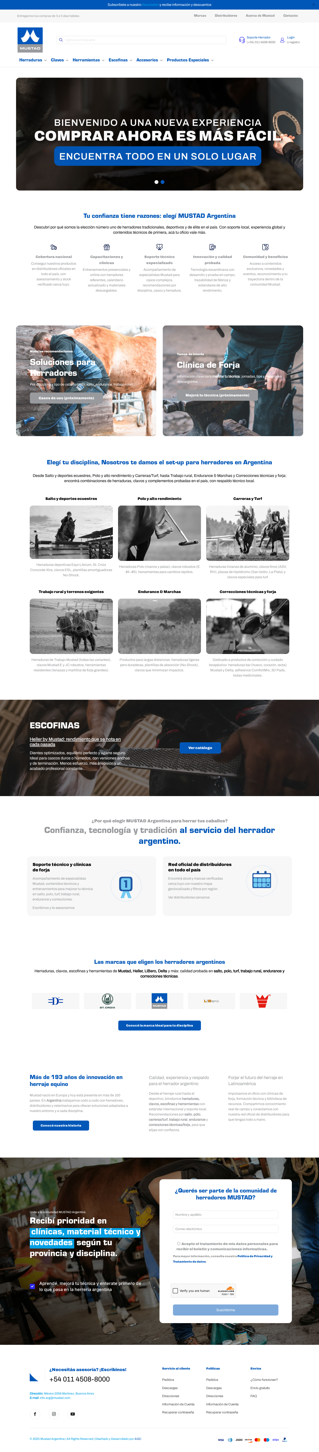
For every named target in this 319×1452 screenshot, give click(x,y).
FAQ (253, 1396)
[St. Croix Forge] (107, 1001)
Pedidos (168, 1379)
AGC (138, 1439)
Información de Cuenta (178, 1404)
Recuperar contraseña (178, 1412)
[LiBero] (211, 1001)
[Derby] (55, 1001)
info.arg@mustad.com (55, 1397)
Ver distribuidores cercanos (189, 897)
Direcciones (170, 1396)
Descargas (170, 1388)
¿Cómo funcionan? (264, 1379)
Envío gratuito (260, 1388)
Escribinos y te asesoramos (54, 908)
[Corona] (263, 1001)
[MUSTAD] (159, 1001)
